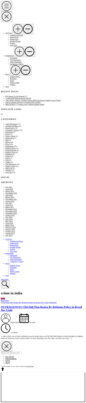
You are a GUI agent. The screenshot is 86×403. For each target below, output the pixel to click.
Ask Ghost (5, 279)
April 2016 (9, 223)
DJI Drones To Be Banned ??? (16, 96)
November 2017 (11, 199)
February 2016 (10, 227)
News (7, 74)
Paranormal (9, 56)
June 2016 (9, 219)
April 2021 (9, 189)
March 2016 (9, 225)
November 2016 (11, 211)
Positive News (15, 77)
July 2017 (8, 203)
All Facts (8, 33)
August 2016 (10, 215)
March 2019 (9, 197)
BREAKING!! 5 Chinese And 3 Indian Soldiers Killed (24, 104)
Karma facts (14, 39)
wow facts (13, 45)
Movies (8, 142)
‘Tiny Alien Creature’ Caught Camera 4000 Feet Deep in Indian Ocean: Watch (33, 100)
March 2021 (9, 191)
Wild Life (8, 168)
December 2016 (11, 209)
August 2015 (10, 233)
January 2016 (10, 229)
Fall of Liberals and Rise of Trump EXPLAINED (23, 102)
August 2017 (10, 201)
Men (7, 140)
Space (12, 81)
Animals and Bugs (16, 35)
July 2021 (8, 187)
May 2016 (9, 221)
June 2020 (9, 195)
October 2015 (10, 231)
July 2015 (8, 235)
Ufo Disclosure (15, 60)
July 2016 (8, 217)
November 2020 (11, 193)
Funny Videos (10, 136)
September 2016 (11, 213)
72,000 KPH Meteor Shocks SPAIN (18, 98)
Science (12, 43)
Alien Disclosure (16, 62)
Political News (10, 148)
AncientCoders (30, 366)
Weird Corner (14, 83)
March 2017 (9, 207)
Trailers (8, 162)
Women (12, 85)
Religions (13, 79)
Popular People (15, 41)
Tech (7, 87)
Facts (7, 134)
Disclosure (13, 58)
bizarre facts (14, 37)
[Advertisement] (43, 387)
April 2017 (9, 205)
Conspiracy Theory (17, 64)
